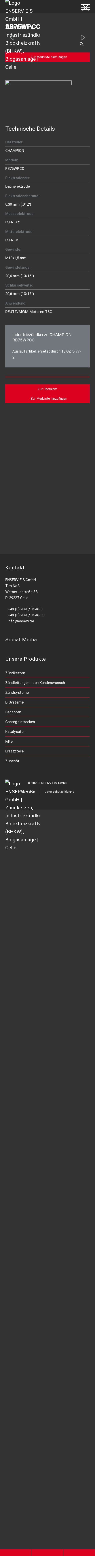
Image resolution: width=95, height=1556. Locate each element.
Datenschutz (20, 1472)
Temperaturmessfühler (29, 1112)
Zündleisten (19, 960)
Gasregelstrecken (20, 722)
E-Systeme (14, 702)
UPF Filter (17, 1263)
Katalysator (15, 731)
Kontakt (15, 1461)
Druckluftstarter (23, 1344)
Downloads (18, 1414)
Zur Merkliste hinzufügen (48, 57)
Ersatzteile (14, 751)
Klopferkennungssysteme (31, 1030)
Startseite (18, 844)
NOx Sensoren (21, 1135)
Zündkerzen (15, 673)
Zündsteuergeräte (24, 972)
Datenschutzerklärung (59, 791)
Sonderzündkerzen (25, 879)
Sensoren (13, 712)
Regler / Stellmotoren (27, 1193)
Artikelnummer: (17, 433)
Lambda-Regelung (24, 1054)
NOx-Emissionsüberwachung (33, 1019)
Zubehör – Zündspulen (28, 995)
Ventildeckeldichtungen (29, 1286)
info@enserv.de (21, 621)
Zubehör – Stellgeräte (28, 1368)
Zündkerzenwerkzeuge (28, 891)
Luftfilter (16, 1228)
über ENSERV (21, 1426)
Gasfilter (16, 1251)
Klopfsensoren (21, 1123)
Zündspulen (19, 937)
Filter (9, 741)
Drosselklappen (22, 1182)
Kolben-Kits (18, 1321)
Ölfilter (15, 1239)
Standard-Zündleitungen (30, 949)
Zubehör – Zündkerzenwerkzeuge (38, 1379)
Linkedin (16, 1484)
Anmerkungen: (16, 469)
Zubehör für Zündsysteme (31, 1402)
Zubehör (12, 761)
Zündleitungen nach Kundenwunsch (35, 682)
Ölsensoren (18, 1147)
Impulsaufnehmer (23, 1100)
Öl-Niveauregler (22, 1042)
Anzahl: (12, 451)
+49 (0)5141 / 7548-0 (25, 609)
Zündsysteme (17, 692)
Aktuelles (17, 1449)
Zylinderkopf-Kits (24, 1332)
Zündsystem (19, 984)
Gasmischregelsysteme (29, 1077)
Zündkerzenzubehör (26, 902)
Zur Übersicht (47, 389)
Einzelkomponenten (26, 1298)
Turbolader (18, 1309)
